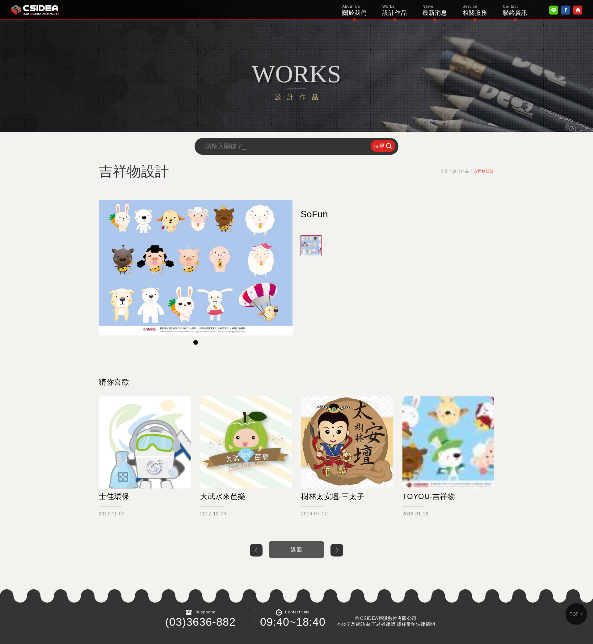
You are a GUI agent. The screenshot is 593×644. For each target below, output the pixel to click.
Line (553, 10)
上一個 (256, 550)
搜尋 (379, 146)
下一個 (336, 550)
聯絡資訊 (515, 10)
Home (577, 10)
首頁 (444, 171)
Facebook (565, 10)
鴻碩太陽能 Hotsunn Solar (35, 10)
